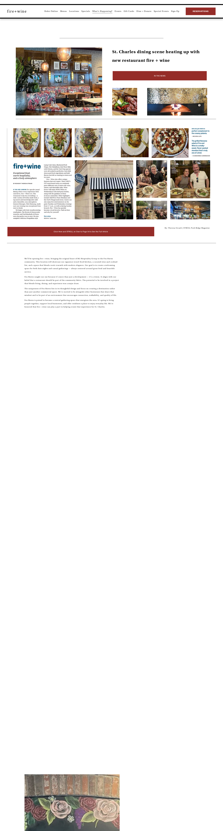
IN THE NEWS (160, 76)
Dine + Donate (143, 11)
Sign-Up (175, 11)
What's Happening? (102, 11)
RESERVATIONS (201, 11)
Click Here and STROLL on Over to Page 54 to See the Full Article (81, 231)
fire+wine (17, 11)
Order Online (51, 11)
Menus (63, 11)
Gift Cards (129, 11)
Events (118, 11)
